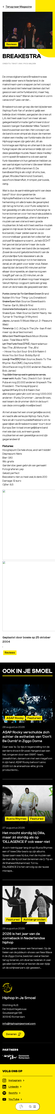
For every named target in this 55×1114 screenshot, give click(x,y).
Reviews (11, 44)
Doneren (11, 1034)
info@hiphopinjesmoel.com (19, 1023)
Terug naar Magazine (19, 6)
